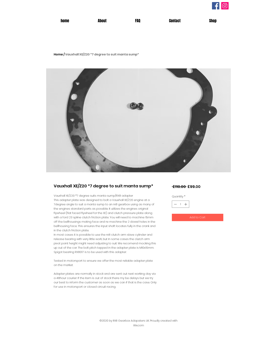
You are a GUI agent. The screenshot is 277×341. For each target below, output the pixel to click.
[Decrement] (175, 204)
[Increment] (186, 204)
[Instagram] (225, 5)
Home (58, 54)
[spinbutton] (180, 204)
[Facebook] (215, 5)
